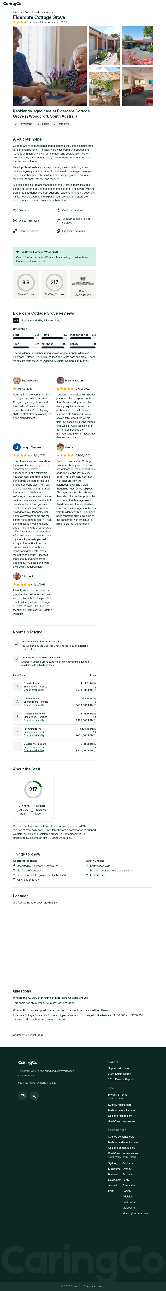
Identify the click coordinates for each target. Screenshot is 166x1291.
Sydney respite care (119, 1104)
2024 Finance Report (120, 1079)
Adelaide (48, 12)
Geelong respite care (120, 1115)
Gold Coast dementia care (123, 1153)
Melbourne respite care (121, 1110)
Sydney (112, 1163)
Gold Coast (114, 1180)
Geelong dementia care (121, 1147)
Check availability (34, 689)
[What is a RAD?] (95, 690)
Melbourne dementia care (123, 1142)
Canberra (127, 1163)
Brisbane (113, 1174)
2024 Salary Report (119, 1073)
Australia (17, 12)
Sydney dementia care (121, 1136)
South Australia (33, 12)
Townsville (128, 1185)
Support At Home (118, 1068)
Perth (111, 1191)
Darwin (126, 1191)
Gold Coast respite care (122, 1121)
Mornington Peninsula (135, 1213)
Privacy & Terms (117, 1094)
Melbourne (114, 1168)
